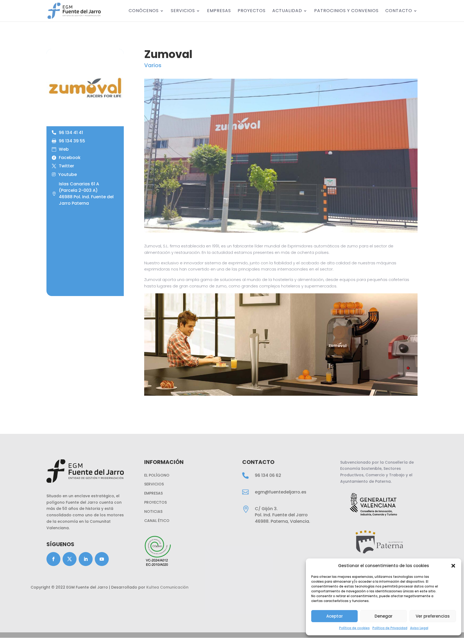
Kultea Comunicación (167, 587)
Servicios (183, 11)
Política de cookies (354, 628)
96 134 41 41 (71, 133)
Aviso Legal (419, 628)
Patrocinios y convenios (346, 11)
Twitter (66, 166)
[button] (453, 565)
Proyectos (252, 11)
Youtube (67, 174)
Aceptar (334, 616)
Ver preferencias (433, 616)
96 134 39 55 (72, 141)
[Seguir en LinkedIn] (86, 559)
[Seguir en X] (70, 559)
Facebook (70, 158)
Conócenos (144, 11)
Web (64, 149)
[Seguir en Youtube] (102, 559)
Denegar (384, 616)
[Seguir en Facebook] (53, 559)
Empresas (219, 11)
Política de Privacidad (389, 628)
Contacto (398, 11)
